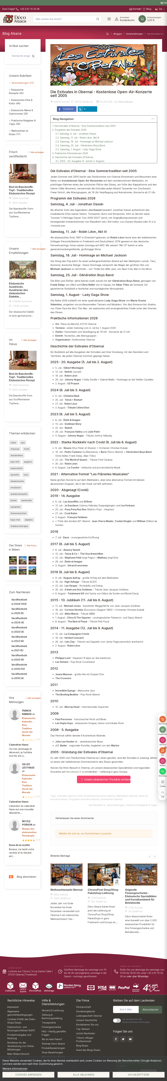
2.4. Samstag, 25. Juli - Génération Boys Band (80, 145)
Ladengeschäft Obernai (89, 1015)
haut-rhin (15, 519)
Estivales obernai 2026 (70, 795)
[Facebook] (116, 1039)
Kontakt (137, 8)
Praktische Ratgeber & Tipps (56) (22, 122)
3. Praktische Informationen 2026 (70, 153)
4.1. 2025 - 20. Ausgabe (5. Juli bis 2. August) (79, 161)
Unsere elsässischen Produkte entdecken (106, 779)
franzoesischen (18, 513)
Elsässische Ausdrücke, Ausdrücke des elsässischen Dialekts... (18, 290)
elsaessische (17, 481)
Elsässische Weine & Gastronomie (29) (21, 112)
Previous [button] (150, 857)
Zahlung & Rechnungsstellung (52, 1016)
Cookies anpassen (28, 1074)
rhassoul (15, 449)
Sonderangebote (85, 1011)
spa (23, 442)
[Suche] (97, 19)
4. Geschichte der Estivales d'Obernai (72, 157)
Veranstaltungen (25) (22, 82)
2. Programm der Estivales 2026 (69, 129)
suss (26, 474)
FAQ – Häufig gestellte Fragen (54, 1033)
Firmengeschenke (51, 1027)
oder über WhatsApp (137, 976)
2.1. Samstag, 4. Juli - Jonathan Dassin (75, 133)
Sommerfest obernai (111, 799)
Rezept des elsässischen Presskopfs (29, 832)
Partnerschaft (83, 1007)
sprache (15, 474)
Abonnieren (150, 1009)
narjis (13, 442)
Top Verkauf (83, 1029)
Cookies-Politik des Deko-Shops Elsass (21, 1021)
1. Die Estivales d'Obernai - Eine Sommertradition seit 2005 (84, 125)
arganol (28, 461)
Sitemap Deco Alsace (53, 1043)
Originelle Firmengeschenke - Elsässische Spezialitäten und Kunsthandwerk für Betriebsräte (141, 896)
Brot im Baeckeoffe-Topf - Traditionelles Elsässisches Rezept (22, 190)
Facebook (68, 109)
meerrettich (17, 468)
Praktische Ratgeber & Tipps (141, 805)
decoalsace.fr (73, 771)
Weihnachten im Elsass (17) (18, 132)
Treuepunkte (49, 1022)
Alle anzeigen (37, 152)
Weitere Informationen (14, 1068)
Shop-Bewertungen (52, 1052)
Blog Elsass (82, 1045)
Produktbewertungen (53, 1048)
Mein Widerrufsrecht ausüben (18, 1055)
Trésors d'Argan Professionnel (84, 1039)
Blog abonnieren (25, 876)
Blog (148, 8)
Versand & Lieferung (53, 1010)
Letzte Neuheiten (85, 1033)
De (160, 8)
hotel (26, 449)
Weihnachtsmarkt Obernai (66, 889)
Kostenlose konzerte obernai (99, 795)
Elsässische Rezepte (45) (16, 91)
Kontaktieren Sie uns (87, 1024)
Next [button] (155, 857)
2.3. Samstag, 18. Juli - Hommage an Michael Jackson (84, 141)
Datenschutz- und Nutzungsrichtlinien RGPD (21, 1029)
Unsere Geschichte (86, 1020)
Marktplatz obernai (127, 795)
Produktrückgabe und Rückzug (19, 1036)
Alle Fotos (31, 545)
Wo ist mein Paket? (52, 1039)
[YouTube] (130, 1039)
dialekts (29, 519)
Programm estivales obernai (84, 799)
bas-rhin (15, 461)
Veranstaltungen (116, 805)
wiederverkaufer (19, 494)
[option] (23, 192)
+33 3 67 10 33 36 (29, 8)
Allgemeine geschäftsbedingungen (20, 1013)
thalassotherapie (19, 526)
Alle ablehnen (83, 1074)
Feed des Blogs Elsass (88, 1050)
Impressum (13, 1007)
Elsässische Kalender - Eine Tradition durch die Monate (28, 727)
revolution (16, 487)
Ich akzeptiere (138, 1074)
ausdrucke (26, 500)
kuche (14, 500)
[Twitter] (123, 1039)
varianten (15, 507)
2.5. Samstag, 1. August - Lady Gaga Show (78, 149)
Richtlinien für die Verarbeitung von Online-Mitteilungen (21, 1046)
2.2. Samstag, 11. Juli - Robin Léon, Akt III (77, 137)
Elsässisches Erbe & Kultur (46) (20, 102)
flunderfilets (17, 455)
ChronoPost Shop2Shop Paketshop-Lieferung (103, 891)
